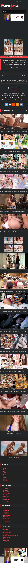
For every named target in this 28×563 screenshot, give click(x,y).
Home (4, 549)
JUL (4, 469)
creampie (21, 97)
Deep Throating (6, 99)
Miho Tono (5, 529)
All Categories (6, 501)
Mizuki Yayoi (6, 540)
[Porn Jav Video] (12, 6)
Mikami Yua (6, 510)
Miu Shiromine (6, 537)
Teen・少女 (8, 97)
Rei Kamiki (5, 534)
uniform (15, 97)
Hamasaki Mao (6, 520)
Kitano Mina (6, 518)
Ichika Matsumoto (16, 90)
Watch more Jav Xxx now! (14, 56)
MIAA (13, 99)
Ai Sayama (5, 531)
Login (16, 1)
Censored (15, 93)
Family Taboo (6, 496)
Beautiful (5, 490)
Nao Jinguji (6, 512)
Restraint (18, 99)
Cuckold (5, 494)
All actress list (6, 521)
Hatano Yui (6, 509)
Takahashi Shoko (7, 516)
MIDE (4, 474)
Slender (24, 99)
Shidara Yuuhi (6, 538)
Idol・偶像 (22, 93)
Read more (13, 84)
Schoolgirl (24, 95)
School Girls (6, 499)
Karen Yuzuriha (7, 541)
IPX (4, 471)
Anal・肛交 (6, 491)
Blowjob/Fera (8, 93)
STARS (5, 479)
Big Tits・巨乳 (6, 493)
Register (20, 1)
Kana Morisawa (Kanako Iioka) (10, 535)
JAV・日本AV (11, 95)
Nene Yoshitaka (7, 532)
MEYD (4, 472)
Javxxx (18, 95)
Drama (4, 498)
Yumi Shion (6, 513)
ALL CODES (6, 480)
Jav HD (4, 95)
